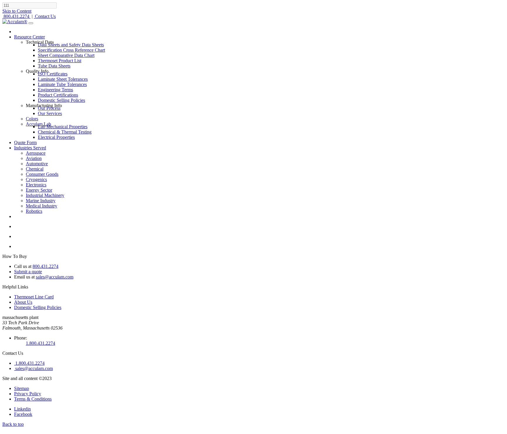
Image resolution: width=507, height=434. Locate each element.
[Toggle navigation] (30, 23)
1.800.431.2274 (40, 343)
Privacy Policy (27, 393)
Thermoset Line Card (34, 296)
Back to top (13, 424)
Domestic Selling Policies (37, 307)
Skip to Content (16, 11)
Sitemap (21, 388)
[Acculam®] (14, 21)
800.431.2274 (45, 266)
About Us (23, 302)
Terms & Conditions (33, 398)
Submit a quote (28, 271)
